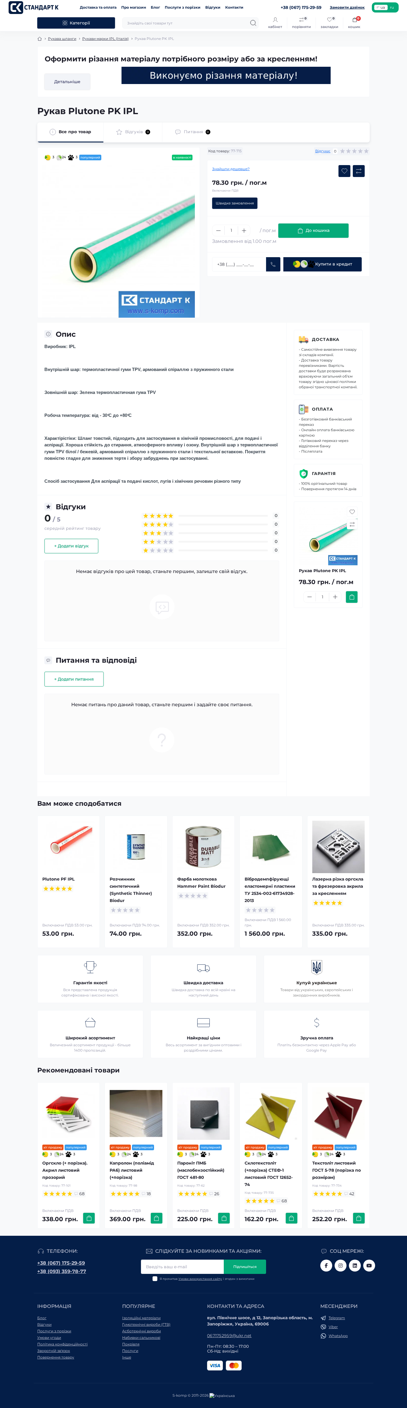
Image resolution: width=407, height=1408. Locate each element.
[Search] (253, 23)
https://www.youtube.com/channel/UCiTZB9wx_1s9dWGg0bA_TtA (369, 1266)
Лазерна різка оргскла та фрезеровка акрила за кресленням (337, 886)
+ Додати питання (74, 679)
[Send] (273, 264)
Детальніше (67, 81)
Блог (155, 7)
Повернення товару (55, 1357)
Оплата (322, 409)
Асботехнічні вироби (141, 1331)
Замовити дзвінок (347, 7)
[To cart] (352, 597)
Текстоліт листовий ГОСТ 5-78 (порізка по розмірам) (336, 1170)
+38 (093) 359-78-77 (61, 1271)
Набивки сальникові (141, 1337)
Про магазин (133, 7)
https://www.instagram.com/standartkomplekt (341, 1266)
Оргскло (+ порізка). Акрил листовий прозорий (65, 1170)
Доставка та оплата (98, 7)
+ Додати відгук (71, 546)
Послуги (130, 1350)
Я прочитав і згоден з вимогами (207, 1279)
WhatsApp (338, 1336)
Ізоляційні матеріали (141, 1318)
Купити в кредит (333, 264)
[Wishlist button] (344, 171)
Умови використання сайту (200, 1279)
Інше (126, 1357)
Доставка (325, 339)
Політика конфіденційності (62, 1344)
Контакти (234, 7)
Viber (333, 1327)
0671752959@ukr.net (229, 1335)
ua (382, 7)
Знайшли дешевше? (231, 169)
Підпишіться (245, 1266)
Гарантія (324, 473)
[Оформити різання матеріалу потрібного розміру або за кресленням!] (226, 75)
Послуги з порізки (183, 7)
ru (392, 7)
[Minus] (218, 230)
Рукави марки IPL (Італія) (105, 38)
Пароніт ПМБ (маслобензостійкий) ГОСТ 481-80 (200, 1170)
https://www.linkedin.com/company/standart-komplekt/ (355, 1266)
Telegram (337, 1318)
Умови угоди (49, 1337)
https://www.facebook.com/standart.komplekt (326, 1266)
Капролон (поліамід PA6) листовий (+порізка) (132, 1170)
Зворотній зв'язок (53, 1350)
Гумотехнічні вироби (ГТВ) (146, 1324)
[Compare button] (359, 171)
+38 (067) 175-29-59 (61, 1263)
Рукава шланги (62, 38)
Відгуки (212, 7)
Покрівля (130, 1344)
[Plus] (244, 230)
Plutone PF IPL (58, 879)
